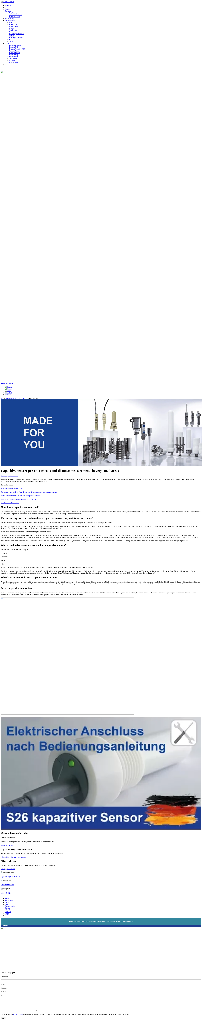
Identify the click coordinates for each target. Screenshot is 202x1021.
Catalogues (13, 30)
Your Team (13, 58)
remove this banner (127, 921)
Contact (7, 43)
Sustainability (9, 18)
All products (9, 900)
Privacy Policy (18, 1014)
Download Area (14, 17)
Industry (8, 9)
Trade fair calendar (15, 15)
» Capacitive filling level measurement (13, 857)
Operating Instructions (16, 34)
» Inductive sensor (7, 845)
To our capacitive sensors (9, 476)
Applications (13, 26)
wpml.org (85, 921)
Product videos (7, 884)
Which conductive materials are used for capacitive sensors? (21, 496)
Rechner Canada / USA (17, 49)
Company (8, 11)
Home (7, 898)
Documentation (10, 20)
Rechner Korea (14, 51)
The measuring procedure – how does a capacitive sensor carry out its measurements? (29, 492)
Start (2, 398)
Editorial (8, 912)
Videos (11, 36)
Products (8, 5)
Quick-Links (13, 62)
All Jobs (12, 60)
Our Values (13, 13)
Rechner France (14, 53)
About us (8, 902)
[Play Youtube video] (101, 773)
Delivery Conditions (16, 37)
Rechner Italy (13, 55)
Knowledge (13, 24)
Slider (11, 41)
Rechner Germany (15, 45)
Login (7, 914)
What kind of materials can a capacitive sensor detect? (19, 499)
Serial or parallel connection (10, 503)
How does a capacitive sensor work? (13, 488)
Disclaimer (8, 910)
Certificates (13, 32)
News (11, 22)
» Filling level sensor (8, 869)
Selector (7, 7)
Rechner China (14, 56)
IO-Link (12, 39)
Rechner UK (13, 47)
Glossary (12, 28)
